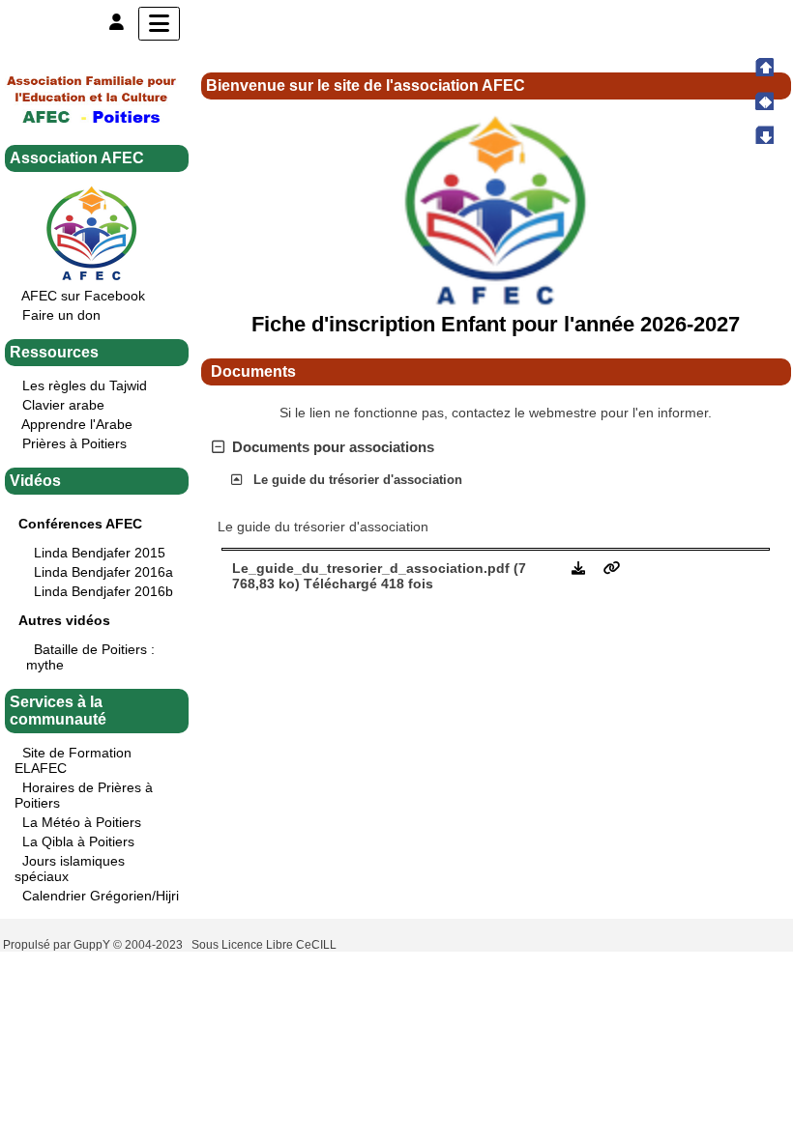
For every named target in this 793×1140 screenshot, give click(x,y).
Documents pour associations (333, 447)
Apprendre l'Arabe (76, 424)
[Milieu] (764, 100)
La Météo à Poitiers (81, 822)
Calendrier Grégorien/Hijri (100, 895)
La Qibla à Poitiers (78, 841)
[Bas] (764, 134)
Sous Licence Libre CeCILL (265, 945)
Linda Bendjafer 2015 (99, 552)
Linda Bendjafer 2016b (103, 591)
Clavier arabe (63, 405)
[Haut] (764, 66)
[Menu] (159, 24)
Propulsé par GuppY (58, 945)
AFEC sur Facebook (83, 295)
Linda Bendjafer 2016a (103, 572)
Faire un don (61, 315)
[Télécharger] (580, 568)
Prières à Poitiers (74, 443)
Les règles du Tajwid (84, 385)
